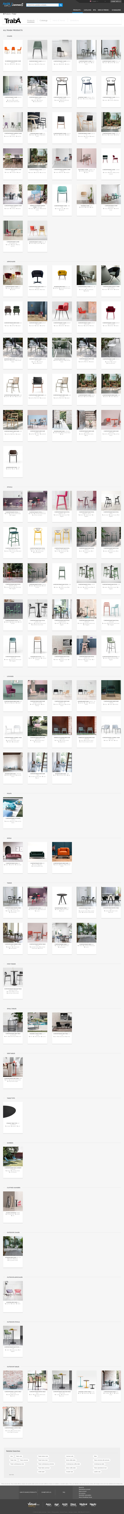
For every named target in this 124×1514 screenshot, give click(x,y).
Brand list (81, 1487)
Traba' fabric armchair (44, 1468)
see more (11, 1474)
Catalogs (87, 10)
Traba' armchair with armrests (101, 1460)
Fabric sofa (19, 1456)
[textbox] (42, 5)
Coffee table (41, 1471)
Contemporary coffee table (73, 1464)
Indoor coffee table (71, 1468)
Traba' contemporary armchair (46, 1464)
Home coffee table (71, 1460)
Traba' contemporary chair (17, 1464)
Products (77, 10)
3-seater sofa (69, 1471)
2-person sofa (69, 1456)
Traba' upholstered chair (100, 1468)
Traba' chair (13, 1460)
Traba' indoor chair (43, 1456)
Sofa (11, 1456)
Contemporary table (99, 1464)
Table (95, 1456)
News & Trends (103, 10)
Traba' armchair (24, 1460)
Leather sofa (97, 1471)
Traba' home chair (43, 1460)
